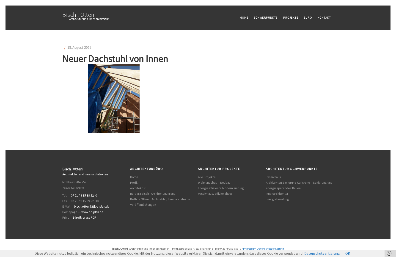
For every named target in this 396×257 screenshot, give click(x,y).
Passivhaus (273, 177)
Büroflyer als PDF (84, 217)
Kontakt (324, 18)
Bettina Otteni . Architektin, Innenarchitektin (160, 199)
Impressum (249, 248)
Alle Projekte (207, 177)
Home (244, 18)
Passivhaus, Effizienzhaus (215, 193)
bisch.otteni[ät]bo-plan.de (92, 206)
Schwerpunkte (266, 18)
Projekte (290, 18)
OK (347, 253)
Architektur (138, 188)
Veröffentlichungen (143, 205)
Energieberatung (277, 199)
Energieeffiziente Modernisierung (221, 188)
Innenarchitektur (277, 193)
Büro (308, 18)
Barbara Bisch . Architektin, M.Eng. (153, 193)
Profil (134, 182)
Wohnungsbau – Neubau (214, 182)
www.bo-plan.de (92, 212)
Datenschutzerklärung (270, 248)
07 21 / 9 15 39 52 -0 (84, 195)
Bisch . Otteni (79, 14)
